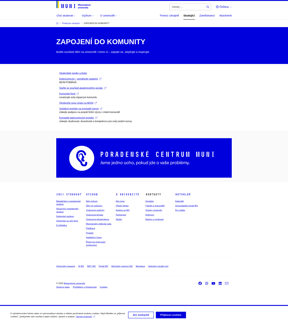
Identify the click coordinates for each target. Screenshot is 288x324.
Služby (119, 219)
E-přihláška (61, 225)
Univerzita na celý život (67, 221)
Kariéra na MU (123, 210)
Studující (189, 15)
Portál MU (103, 266)
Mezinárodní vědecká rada (98, 224)
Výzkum (92, 194)
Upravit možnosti (84, 316)
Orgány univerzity (154, 210)
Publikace (90, 228)
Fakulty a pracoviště (155, 205)
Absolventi (225, 15)
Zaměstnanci (207, 15)
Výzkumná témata (94, 215)
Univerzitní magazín (65, 266)
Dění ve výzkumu (94, 205)
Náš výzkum (92, 201)
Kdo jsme (120, 201)
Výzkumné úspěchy (95, 210)
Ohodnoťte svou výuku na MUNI (76, 103)
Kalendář (179, 201)
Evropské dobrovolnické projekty (76, 118)
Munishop (140, 266)
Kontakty (150, 201)
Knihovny (150, 215)
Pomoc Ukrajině (169, 15)
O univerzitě (127, 194)
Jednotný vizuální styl (158, 266)
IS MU (81, 266)
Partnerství (121, 215)
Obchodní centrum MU (122, 266)
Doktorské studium (65, 216)
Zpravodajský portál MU (186, 205)
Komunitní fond (67, 93)
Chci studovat (69, 194)
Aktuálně (183, 194)
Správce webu (63, 287)
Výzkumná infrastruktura (97, 219)
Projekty (90, 233)
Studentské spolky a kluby (73, 73)
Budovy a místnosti (155, 219)
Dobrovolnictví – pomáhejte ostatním (78, 79)
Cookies (103, 287)
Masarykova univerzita (74, 283)
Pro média (180, 210)
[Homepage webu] (73, 4)
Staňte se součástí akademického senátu (81, 88)
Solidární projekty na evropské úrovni (79, 108)
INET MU (91, 266)
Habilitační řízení (94, 237)
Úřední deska (122, 205)
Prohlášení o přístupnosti (85, 287)
